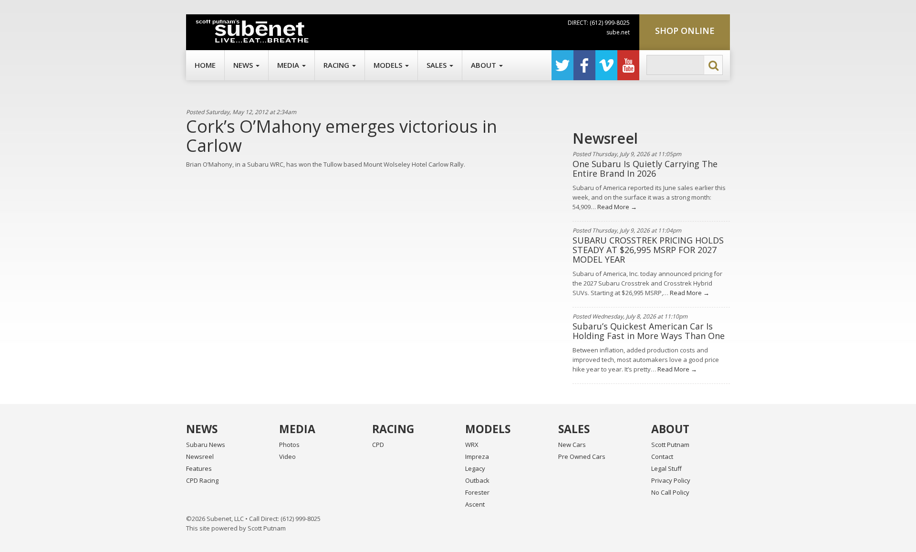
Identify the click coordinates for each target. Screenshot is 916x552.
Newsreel (200, 456)
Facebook (584, 65)
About (484, 65)
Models (389, 65)
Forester (477, 492)
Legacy (475, 468)
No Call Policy (670, 492)
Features (199, 468)
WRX (472, 444)
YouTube (628, 65)
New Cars (572, 444)
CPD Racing (202, 480)
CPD (378, 444)
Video (287, 456)
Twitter (562, 65)
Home (205, 65)
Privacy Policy (670, 480)
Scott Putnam (670, 444)
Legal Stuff (666, 468)
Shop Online (685, 30)
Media (289, 65)
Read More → (616, 206)
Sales (437, 65)
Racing (337, 65)
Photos (289, 444)
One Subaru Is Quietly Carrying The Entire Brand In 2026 (645, 168)
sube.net (618, 32)
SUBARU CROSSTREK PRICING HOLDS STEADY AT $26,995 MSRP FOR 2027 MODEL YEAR (648, 249)
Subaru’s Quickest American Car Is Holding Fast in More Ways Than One (648, 330)
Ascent (475, 504)
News (244, 65)
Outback (477, 480)
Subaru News (205, 444)
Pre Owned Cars (581, 456)
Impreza (477, 456)
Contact (662, 456)
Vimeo (606, 65)
